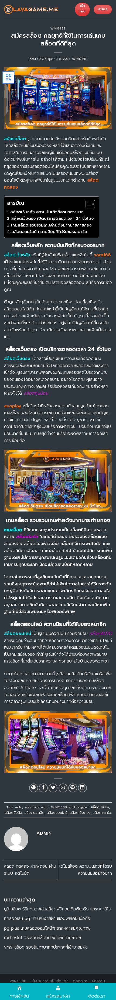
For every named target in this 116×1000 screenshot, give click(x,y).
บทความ (98, 981)
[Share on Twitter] (53, 787)
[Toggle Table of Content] (87, 204)
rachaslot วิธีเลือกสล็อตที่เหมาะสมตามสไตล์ (42, 938)
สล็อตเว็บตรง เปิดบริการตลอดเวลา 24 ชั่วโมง (52, 218)
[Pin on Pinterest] (72, 787)
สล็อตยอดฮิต (34, 812)
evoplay (12, 406)
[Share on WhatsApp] (33, 787)
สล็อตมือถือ (13, 812)
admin (82, 59)
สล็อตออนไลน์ (57, 812)
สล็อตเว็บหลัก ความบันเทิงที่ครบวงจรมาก (47, 212)
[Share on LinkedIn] (82, 787)
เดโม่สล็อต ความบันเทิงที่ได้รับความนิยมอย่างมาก (85, 870)
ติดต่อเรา (80, 981)
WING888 (58, 28)
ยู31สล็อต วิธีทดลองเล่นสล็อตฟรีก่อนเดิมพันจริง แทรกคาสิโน (57, 909)
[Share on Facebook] (43, 787)
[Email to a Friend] (63, 787)
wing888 (18, 981)
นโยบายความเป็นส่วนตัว (49, 981)
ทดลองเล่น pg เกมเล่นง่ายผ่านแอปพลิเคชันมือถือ (47, 918)
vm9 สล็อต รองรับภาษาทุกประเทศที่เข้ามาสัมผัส (46, 947)
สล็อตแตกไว (102, 812)
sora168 (102, 255)
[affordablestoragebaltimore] (31, 9)
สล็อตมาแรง (100, 807)
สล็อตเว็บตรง (80, 812)
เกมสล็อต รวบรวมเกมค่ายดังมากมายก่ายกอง (51, 225)
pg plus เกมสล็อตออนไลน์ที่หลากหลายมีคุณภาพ (47, 928)
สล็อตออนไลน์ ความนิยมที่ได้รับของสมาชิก (49, 232)
